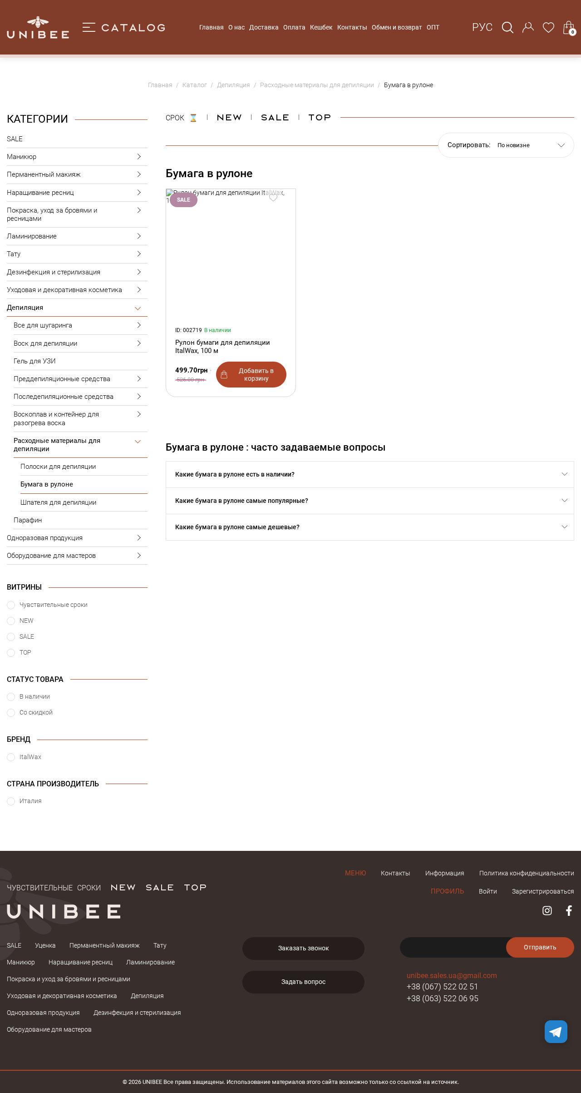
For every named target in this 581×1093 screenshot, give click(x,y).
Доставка (264, 27)
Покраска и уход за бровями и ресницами (68, 979)
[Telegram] (556, 1031)
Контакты (352, 27)
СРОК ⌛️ (182, 116)
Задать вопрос (303, 981)
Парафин (28, 520)
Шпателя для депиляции (58, 502)
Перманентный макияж (44, 174)
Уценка (45, 945)
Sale (275, 116)
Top (319, 116)
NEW (229, 116)
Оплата (294, 27)
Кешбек (321, 27)
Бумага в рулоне (46, 484)
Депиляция (25, 307)
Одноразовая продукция (45, 538)
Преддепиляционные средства (62, 379)
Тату (13, 254)
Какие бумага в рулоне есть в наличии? (235, 474)
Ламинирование (32, 236)
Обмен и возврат (397, 27)
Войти (488, 891)
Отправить (540, 947)
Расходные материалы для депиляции (57, 445)
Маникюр (21, 157)
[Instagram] (547, 910)
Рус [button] (482, 27)
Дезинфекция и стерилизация (53, 272)
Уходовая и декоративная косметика (64, 290)
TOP (195, 886)
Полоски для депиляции (58, 466)
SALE (15, 139)
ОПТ (433, 27)
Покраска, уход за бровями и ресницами (52, 214)
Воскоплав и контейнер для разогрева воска (56, 418)
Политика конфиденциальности (526, 873)
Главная (211, 27)
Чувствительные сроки (54, 886)
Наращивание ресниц (40, 193)
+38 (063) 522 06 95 (442, 998)
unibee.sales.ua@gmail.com (452, 975)
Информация (444, 873)
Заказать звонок (303, 948)
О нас (236, 27)
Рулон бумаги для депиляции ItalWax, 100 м (222, 346)
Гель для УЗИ (35, 361)
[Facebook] (569, 910)
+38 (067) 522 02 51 (442, 986)
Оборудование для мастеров (51, 555)
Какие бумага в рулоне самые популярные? (241, 500)
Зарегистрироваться (543, 891)
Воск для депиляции (45, 343)
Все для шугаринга (43, 325)
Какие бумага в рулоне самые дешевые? (237, 527)
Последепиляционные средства (63, 396)
